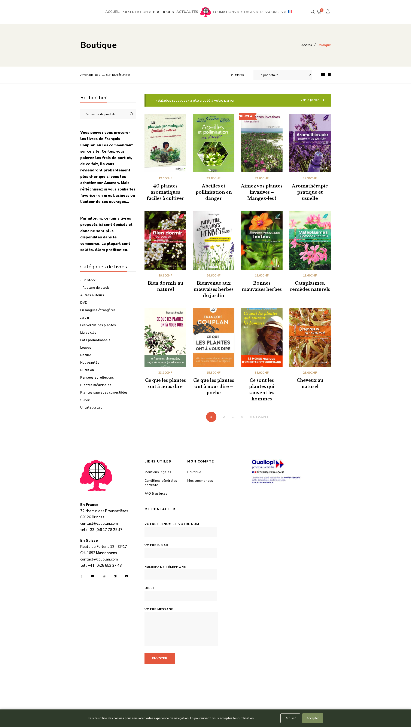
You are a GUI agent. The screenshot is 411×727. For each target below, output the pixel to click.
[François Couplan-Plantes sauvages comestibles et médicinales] (205, 12)
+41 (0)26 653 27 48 (105, 565)
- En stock (87, 280)
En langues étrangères (98, 310)
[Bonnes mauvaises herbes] (262, 240)
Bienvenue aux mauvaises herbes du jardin (214, 289)
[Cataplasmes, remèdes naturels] (310, 240)
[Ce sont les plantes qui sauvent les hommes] (262, 337)
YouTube (92, 576)
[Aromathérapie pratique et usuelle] (310, 143)
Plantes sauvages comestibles (104, 392)
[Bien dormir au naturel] (165, 240)
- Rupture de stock (94, 287)
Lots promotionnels (95, 340)
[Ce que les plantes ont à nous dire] (165, 337)
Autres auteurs (92, 295)
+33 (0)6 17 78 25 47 (105, 529)
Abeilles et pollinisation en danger (213, 192)
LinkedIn (115, 576)
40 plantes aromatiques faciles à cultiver (165, 192)
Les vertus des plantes (98, 325)
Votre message (158, 609)
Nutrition (87, 370)
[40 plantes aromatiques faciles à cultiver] (165, 143)
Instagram (104, 576)
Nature (85, 355)
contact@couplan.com (99, 523)
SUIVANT (259, 417)
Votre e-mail (156, 545)
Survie (85, 400)
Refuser (290, 718)
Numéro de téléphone (165, 567)
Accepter (313, 718)
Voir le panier (310, 100)
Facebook (81, 576)
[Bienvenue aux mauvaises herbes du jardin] (213, 240)
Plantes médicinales (95, 385)
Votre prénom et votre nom (171, 524)
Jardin (84, 317)
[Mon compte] (328, 12)
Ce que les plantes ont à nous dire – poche (213, 386)
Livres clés (88, 332)
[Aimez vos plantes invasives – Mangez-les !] (262, 143)
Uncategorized (91, 407)
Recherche (131, 114)
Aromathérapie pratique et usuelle (310, 192)
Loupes (85, 347)
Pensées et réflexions (97, 377)
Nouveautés (89, 362)
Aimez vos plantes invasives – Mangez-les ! (261, 192)
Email (126, 576)
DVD (83, 302)
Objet (149, 588)
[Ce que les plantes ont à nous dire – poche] (213, 337)
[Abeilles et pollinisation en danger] (213, 143)
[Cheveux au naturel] (310, 337)
